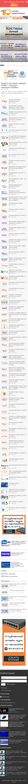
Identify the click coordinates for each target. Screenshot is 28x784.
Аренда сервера (15, 541)
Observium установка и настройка (17, 507)
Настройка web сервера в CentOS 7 (18, 477)
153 (11, 145)
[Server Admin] (14, 12)
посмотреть (14, 5)
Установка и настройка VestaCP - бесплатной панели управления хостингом (17, 363)
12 (10, 273)
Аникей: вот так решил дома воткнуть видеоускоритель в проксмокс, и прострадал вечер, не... (16, 752)
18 (10, 290)
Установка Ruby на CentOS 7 (16, 422)
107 (11, 150)
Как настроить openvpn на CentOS (17, 130)
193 (11, 303)
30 (10, 121)
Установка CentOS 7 (14, 483)
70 (10, 310)
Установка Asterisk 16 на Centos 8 (17, 215)
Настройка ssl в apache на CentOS (17, 495)
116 (10, 243)
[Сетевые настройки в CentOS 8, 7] (5, 592)
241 (11, 267)
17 (10, 383)
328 (11, 401)
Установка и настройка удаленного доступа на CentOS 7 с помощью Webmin (18, 418)
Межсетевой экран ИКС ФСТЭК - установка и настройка (17, 741)
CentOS (2, 65)
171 (11, 444)
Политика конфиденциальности (7, 702)
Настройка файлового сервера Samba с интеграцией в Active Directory (16, 345)
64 (10, 328)
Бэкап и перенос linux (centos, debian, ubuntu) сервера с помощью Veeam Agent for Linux (17, 357)
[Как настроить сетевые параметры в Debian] (5, 598)
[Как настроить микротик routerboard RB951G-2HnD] (5, 586)
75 (10, 253)
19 (10, 156)
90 (10, 163)
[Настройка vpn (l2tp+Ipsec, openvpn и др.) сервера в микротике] (5, 611)
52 (10, 468)
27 (10, 503)
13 (10, 395)
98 (10, 448)
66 (10, 230)
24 (10, 127)
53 (10, 102)
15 (10, 224)
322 (11, 131)
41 (10, 297)
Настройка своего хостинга (15, 203)
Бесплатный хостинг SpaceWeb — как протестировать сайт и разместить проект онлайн (17, 717)
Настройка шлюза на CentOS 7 (16, 446)
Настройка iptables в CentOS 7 (16, 459)
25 (10, 115)
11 (10, 424)
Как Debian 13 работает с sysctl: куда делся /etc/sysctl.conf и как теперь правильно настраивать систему (17, 734)
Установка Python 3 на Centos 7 (17, 288)
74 (10, 413)
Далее (3, 96)
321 (11, 249)
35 (10, 334)
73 (2, 89)
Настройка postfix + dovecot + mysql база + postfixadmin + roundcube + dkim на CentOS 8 (18, 198)
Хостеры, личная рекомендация (12, 38)
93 (10, 478)
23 (10, 182)
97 (10, 235)
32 (10, 211)
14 (10, 176)
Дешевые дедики (15, 552)
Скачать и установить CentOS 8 (17, 252)
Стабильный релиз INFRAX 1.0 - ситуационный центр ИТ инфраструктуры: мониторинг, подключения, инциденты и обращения (13, 724)
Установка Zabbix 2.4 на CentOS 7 (17, 452)
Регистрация (4, 688)
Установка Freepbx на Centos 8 (17, 209)
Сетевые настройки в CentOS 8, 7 (19, 47)
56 (10, 188)
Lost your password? (5, 690)
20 (10, 204)
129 (11, 460)
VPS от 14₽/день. (15, 562)
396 (11, 284)
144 (11, 322)
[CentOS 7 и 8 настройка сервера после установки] (5, 605)
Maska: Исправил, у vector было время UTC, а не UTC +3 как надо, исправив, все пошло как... (15, 774)
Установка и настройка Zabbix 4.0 (17, 282)
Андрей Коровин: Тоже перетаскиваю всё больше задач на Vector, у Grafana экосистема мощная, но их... (15, 768)
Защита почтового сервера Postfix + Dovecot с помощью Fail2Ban (13, 85)
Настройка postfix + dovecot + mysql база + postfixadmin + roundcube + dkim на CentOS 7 (18, 387)
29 (10, 194)
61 (10, 139)
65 (10, 279)
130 (11, 352)
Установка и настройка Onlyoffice (17, 148)
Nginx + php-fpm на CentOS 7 (16, 501)
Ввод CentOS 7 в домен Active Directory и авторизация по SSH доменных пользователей (17, 369)
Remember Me (11, 684)
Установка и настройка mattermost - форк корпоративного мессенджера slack (18, 314)
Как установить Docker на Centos (17, 154)
